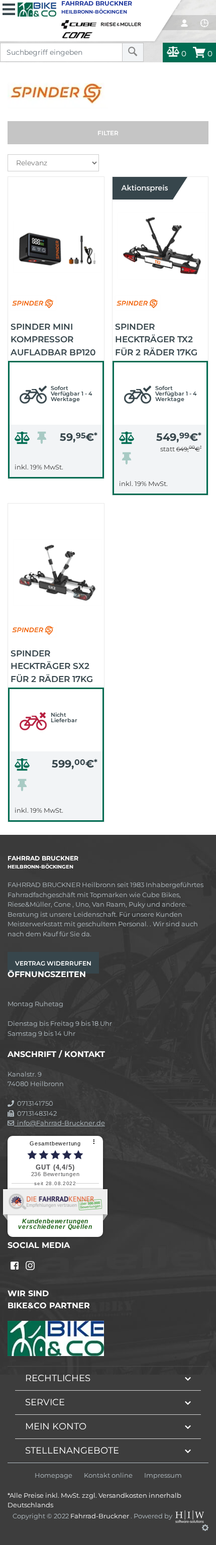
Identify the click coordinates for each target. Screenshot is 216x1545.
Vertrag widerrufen (53, 963)
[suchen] (133, 52)
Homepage (53, 1475)
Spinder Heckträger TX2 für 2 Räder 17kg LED (156, 339)
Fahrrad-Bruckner (100, 1515)
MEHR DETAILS (55, 468)
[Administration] (205, 1527)
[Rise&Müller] (122, 22)
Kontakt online (108, 1475)
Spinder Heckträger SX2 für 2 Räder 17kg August (52, 665)
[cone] (78, 33)
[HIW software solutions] (190, 1515)
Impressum (163, 1475)
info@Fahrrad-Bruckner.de (59, 1123)
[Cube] (80, 22)
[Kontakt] (204, 23)
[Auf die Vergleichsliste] (24, 440)
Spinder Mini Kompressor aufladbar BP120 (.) (53, 339)
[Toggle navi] (9, 8)
